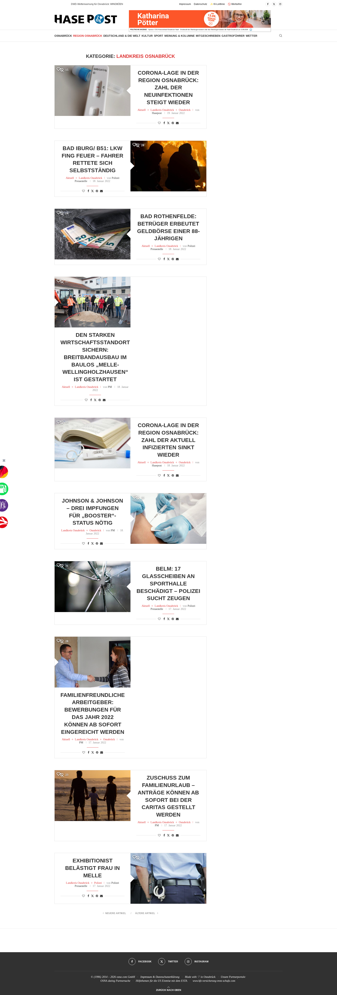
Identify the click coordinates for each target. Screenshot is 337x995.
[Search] (281, 35)
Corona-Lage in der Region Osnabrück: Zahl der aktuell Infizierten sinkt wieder (168, 440)
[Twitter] (274, 4)
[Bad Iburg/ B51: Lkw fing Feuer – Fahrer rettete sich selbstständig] (168, 166)
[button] (64, 4)
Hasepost (157, 113)
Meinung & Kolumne (179, 35)
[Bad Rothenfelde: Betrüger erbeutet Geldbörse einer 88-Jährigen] (92, 234)
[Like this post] (159, 123)
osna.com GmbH (126, 976)
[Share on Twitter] (168, 123)
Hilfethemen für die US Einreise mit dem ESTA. (162, 980)
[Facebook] (267, 4)
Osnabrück (63, 35)
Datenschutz (200, 4)
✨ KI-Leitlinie (217, 4)
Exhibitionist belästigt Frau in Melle (92, 868)
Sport (158, 35)
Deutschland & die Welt (121, 35)
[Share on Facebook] (164, 123)
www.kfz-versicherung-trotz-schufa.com (214, 980)
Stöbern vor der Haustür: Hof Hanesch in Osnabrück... (99, 4)
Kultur (147, 35)
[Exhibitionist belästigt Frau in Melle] (168, 878)
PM (110, 386)
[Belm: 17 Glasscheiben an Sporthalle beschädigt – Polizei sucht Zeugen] (92, 586)
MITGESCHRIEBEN (208, 35)
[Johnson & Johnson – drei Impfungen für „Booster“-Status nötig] (168, 518)
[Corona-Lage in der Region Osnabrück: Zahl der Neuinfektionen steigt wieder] (92, 90)
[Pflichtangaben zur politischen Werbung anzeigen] (250, 29)
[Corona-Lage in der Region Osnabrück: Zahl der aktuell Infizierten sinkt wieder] (92, 443)
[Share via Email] (177, 123)
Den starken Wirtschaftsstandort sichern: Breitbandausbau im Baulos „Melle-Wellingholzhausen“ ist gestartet (95, 357)
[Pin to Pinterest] (173, 123)
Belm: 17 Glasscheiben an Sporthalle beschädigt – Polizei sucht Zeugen (168, 583)
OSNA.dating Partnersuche (115, 980)
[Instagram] (280, 4)
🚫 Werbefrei (235, 4)
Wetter (251, 35)
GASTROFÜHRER (233, 35)
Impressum (185, 4)
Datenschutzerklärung (167, 976)
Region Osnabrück (87, 35)
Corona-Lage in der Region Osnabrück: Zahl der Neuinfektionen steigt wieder (168, 87)
